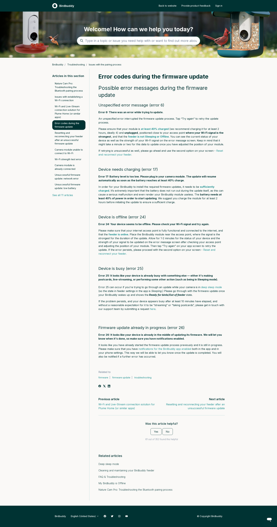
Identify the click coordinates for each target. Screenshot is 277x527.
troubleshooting (142, 377)
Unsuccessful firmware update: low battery (67, 186)
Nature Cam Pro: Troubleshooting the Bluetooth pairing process (135, 489)
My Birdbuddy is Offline (112, 483)
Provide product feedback (195, 5)
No (167, 431)
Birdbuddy (57, 64)
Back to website (167, 5)
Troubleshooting (76, 64)
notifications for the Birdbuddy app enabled (164, 348)
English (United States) (84, 516)
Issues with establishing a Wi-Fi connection (69, 98)
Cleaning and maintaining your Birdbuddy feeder (126, 470)
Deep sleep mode (108, 464)
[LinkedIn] (109, 386)
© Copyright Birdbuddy (209, 516)
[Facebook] (99, 386)
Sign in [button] (218, 5)
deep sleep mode (211, 287)
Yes (156, 431)
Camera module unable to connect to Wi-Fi (69, 151)
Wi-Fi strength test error (68, 159)
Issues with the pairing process (105, 64)
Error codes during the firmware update (67, 125)
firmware (103, 377)
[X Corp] (104, 386)
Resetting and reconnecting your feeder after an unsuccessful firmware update (69, 138)
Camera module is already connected (65, 167)
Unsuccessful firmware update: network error (67, 176)
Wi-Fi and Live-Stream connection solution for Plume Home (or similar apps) (67, 112)
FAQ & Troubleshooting (111, 476)
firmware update (121, 377)
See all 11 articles (62, 195)
